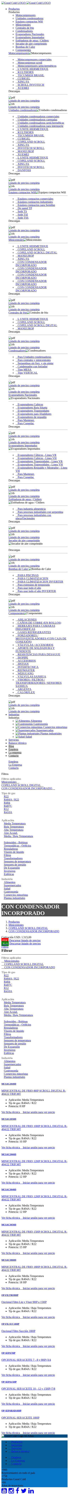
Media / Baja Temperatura (18, 836)
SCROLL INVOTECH (31, 84)
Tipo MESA (24, 369)
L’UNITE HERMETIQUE (33, 69)
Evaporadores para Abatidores (34, 413)
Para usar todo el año (29, 587)
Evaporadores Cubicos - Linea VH (37, 458)
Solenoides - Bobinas (16, 842)
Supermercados (12, 885)
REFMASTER (26, 670)
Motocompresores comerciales (34, 59)
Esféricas (9, 874)
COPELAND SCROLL (31, 141)
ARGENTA (24, 689)
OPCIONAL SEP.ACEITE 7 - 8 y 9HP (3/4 (26, 1359)
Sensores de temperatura (17, 861)
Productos (14, 8)
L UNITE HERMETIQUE (33, 157)
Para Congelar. (26, 423)
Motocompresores (26, 15)
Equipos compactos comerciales (35, 198)
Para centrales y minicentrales (34, 360)
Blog (11, 746)
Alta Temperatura (13, 829)
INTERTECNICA (28, 667)
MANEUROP (26, 151)
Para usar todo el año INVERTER (37, 591)
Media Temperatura (15, 823)
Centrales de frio (25, 27)
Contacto (13, 755)
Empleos (13, 749)
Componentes (23, 50)
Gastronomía (11, 891)
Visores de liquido (14, 851)
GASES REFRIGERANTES (34, 632)
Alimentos (9, 882)
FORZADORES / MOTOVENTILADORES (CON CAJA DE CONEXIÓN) (41, 638)
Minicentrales (23, 24)
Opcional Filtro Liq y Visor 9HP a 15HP (24, 1302)
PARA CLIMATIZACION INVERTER (40, 581)
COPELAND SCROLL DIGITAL (37, 252)
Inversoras (9, 870)
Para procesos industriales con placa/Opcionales (33, 517)
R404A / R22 (11, 799)
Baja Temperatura (14, 826)
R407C (8, 805)
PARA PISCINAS (28, 575)
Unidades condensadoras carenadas (37, 119)
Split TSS (23, 217)
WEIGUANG (26, 673)
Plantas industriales (14, 898)
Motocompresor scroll (30, 62)
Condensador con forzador (32, 366)
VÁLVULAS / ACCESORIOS (35, 644)
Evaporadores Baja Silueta (32, 407)
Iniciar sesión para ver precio (39, 1112)
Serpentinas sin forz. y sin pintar (35, 363)
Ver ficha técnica (11, 1112)
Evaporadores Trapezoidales (33, 410)
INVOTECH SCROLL (31, 148)
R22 (6, 796)
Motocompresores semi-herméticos (37, 65)
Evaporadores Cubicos (30, 404)
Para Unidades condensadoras (34, 356)
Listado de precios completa (24, 100)
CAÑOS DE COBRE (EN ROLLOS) (39, 622)
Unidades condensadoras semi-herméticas (41, 122)
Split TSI (23, 214)
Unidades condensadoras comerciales (38, 116)
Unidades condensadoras (29, 18)
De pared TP (25, 208)
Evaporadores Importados (30, 37)
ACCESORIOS (27, 660)
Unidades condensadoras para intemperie (40, 125)
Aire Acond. (11, 833)
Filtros (4, 773)
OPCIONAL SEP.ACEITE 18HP (20, 1417)
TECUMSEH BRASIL (31, 75)
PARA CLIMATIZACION (33, 578)
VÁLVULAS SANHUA (32, 676)
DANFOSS (24, 170)
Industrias (13, 714)
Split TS (22, 211)
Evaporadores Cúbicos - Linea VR (37, 455)
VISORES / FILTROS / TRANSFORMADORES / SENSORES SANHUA (39, 683)
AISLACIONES (27, 619)
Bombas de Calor (25, 46)
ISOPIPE (23, 657)
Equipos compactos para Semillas (36, 205)
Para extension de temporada (34, 584)
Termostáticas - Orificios (17, 845)
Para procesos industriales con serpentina (40, 512)
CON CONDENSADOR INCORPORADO (31, 264)
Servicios (13, 739)
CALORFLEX (26, 692)
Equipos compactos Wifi (29, 21)
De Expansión (12, 867)
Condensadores (24, 31)
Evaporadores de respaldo (32, 417)
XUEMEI (23, 87)
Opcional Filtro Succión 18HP (18, 1331)
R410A (8, 812)
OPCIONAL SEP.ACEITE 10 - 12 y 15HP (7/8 (28, 1388)
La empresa (14, 752)
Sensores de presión (15, 864)
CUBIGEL (24, 78)
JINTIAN (23, 663)
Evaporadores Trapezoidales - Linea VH (40, 464)
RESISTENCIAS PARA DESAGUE (39, 654)
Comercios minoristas (16, 894)
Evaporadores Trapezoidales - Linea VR (40, 461)
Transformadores (13, 858)
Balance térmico (17, 742)
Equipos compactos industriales (35, 201)
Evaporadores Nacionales (30, 34)
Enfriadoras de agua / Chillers (32, 40)
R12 (6, 809)
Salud (7, 888)
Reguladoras (11, 848)
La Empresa (15, 764)
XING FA (23, 81)
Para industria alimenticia (32, 508)
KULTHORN (26, 72)
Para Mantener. (26, 420)
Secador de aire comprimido (31, 43)
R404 (7, 802)
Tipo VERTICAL (28, 372)
